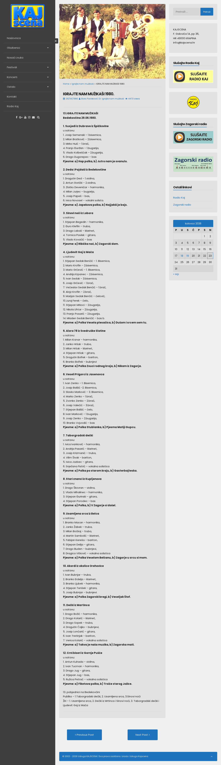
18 (182, 256)
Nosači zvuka (15, 57)
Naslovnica (14, 38)
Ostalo (11, 87)
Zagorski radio (182, 204)
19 (187, 256)
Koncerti (12, 77)
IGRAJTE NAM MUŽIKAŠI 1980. (88, 94)
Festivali (12, 67)
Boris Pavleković (89, 98)
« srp (176, 274)
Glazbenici (13, 48)
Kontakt (12, 96)
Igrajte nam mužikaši (83, 83)
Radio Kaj (12, 106)
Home (66, 83)
